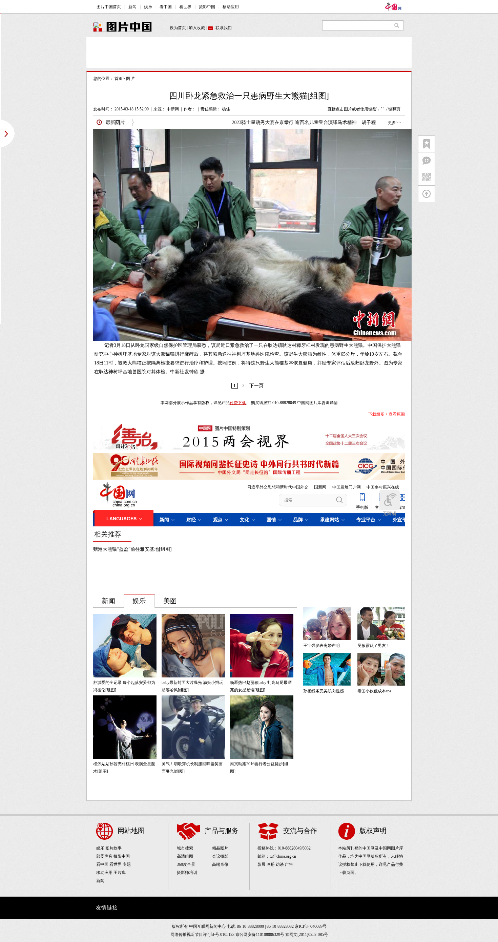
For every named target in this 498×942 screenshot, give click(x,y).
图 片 (130, 78)
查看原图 (397, 414)
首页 (119, 78)
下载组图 (376, 414)
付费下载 (238, 402)
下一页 (256, 385)
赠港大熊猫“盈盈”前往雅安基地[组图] (132, 549)
